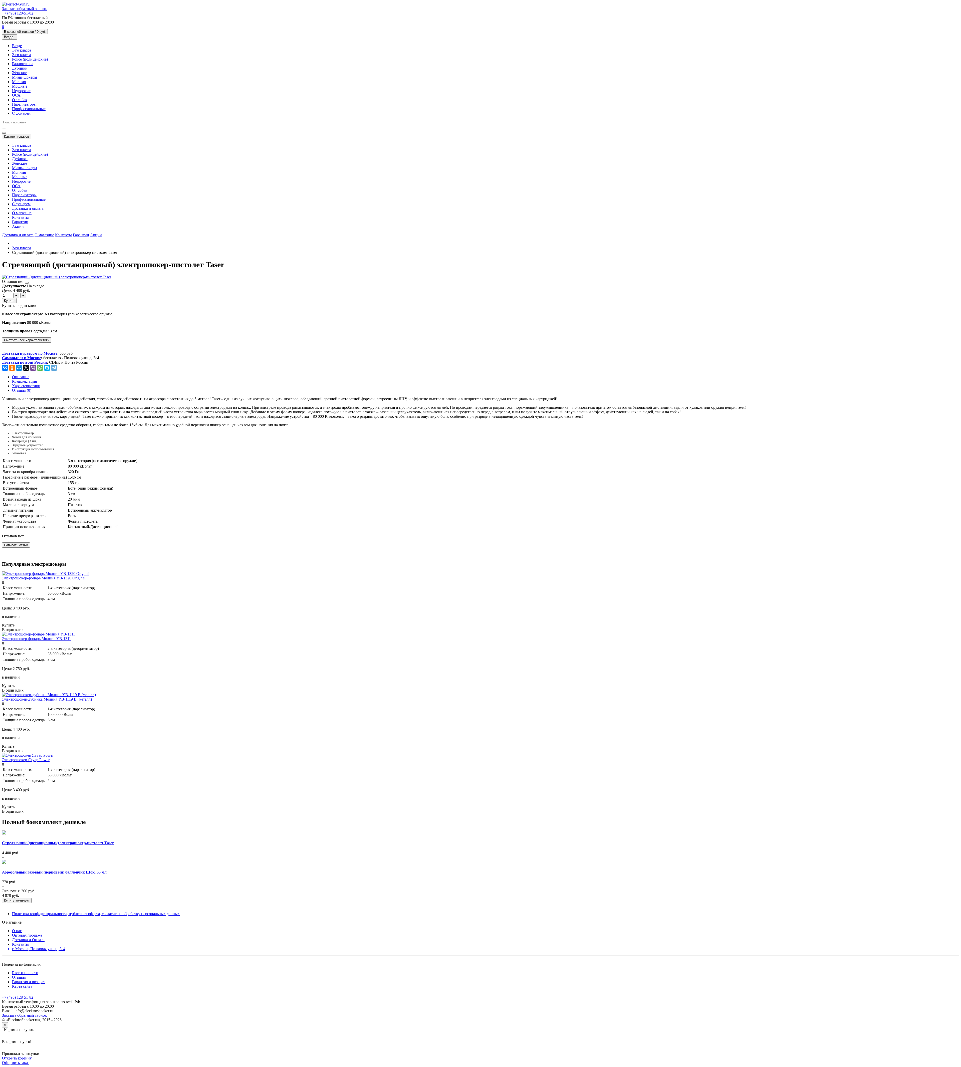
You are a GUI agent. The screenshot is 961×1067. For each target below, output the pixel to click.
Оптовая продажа (27, 935)
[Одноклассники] (12, 368)
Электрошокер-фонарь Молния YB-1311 (36, 638)
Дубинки (20, 68)
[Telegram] (54, 368)
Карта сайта (22, 986)
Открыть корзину (17, 1058)
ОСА (16, 95)
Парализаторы (24, 104)
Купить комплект (17, 900)
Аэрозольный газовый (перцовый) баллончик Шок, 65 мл (54, 872)
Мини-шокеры (24, 77)
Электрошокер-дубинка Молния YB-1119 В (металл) (47, 699)
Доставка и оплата (28, 208)
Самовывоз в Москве (21, 358)
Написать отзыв (16, 545)
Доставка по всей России (24, 362)
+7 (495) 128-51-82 (17, 13)
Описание (20, 377)
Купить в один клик (19, 305)
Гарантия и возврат (28, 982)
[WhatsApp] (40, 368)
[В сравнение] (27, 283)
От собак (19, 100)
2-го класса (21, 55)
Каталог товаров (16, 136)
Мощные (19, 86)
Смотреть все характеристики (26, 340)
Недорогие (21, 91)
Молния (19, 82)
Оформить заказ (15, 1062)
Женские (19, 73)
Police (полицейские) (30, 59)
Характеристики (26, 386)
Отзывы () (21, 390)
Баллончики (22, 64)
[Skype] (47, 368)
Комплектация (24, 381)
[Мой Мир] (19, 368)
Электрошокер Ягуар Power (26, 760)
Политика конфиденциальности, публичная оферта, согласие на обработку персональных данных (96, 914)
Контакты (20, 217)
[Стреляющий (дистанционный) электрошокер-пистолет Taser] (56, 277)
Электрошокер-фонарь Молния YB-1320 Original (43, 578)
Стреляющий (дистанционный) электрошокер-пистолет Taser (58, 843)
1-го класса (21, 50)
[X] (26, 368)
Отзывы (19, 977)
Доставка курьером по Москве (29, 353)
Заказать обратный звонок (24, 9)
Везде (17, 46)
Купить (9, 301)
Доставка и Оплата (28, 940)
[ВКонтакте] (5, 368)
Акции (18, 226)
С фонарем (21, 113)
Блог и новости (25, 973)
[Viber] (33, 368)
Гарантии (20, 222)
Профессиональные (29, 109)
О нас (17, 931)
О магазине (22, 213)
